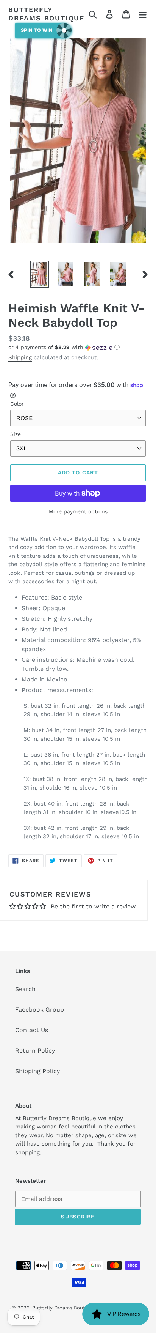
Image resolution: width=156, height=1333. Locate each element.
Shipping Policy (37, 1071)
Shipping (20, 357)
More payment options (78, 511)
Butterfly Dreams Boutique (46, 14)
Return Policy (35, 1050)
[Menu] (142, 13)
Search (25, 989)
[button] (78, 347)
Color (17, 404)
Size (15, 434)
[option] (40, 274)
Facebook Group (39, 1009)
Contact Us (31, 1030)
